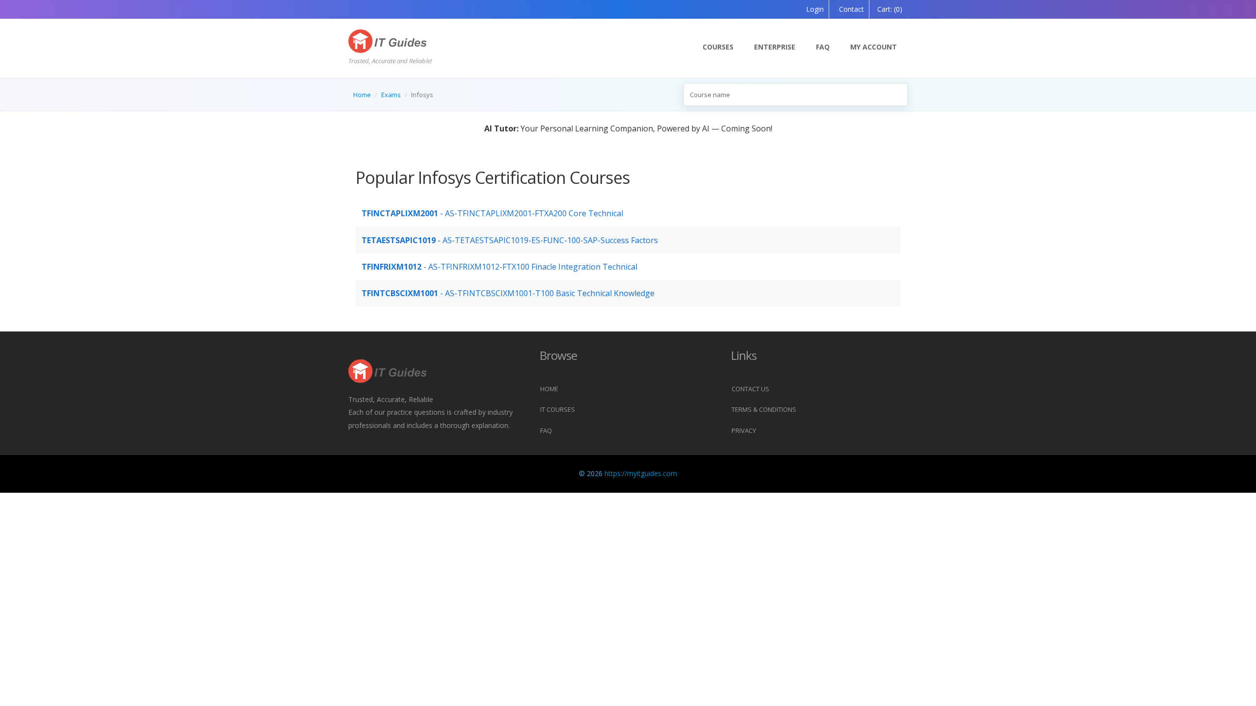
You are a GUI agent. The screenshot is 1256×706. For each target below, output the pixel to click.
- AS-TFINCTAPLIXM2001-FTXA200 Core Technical (492, 213)
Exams (391, 94)
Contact (850, 9)
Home (362, 94)
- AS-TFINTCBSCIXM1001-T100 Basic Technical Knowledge (508, 293)
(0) (889, 9)
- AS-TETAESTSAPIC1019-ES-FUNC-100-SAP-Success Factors (510, 240)
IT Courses (557, 409)
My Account (873, 46)
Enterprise (774, 46)
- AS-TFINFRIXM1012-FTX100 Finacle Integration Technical (499, 266)
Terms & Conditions (764, 409)
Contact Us (750, 388)
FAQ (823, 46)
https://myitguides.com (640, 473)
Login (815, 9)
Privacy (744, 430)
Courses (718, 46)
